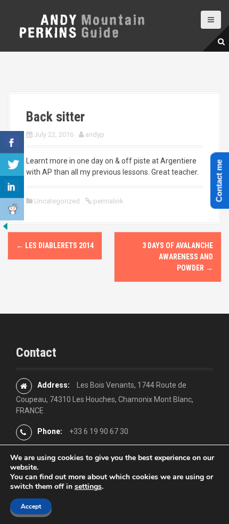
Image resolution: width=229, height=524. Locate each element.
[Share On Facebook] (12, 142)
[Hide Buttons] (5, 226)
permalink (108, 201)
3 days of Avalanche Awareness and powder (177, 256)
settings (88, 487)
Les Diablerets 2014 (55, 245)
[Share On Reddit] (12, 209)
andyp (94, 134)
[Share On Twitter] (12, 164)
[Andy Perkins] (81, 25)
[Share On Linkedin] (12, 187)
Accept (31, 506)
